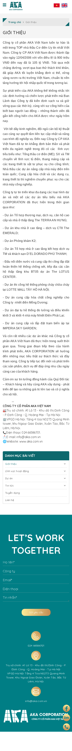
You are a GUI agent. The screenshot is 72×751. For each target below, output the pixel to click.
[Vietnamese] (57, 5)
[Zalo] (66, 717)
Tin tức (9, 485)
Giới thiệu (11, 464)
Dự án (9, 478)
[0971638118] (66, 727)
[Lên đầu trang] (65, 745)
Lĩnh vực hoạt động (17, 471)
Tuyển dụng (12, 492)
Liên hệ (9, 500)
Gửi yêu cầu (36, 612)
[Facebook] (66, 708)
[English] (64, 5)
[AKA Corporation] (16, 5)
